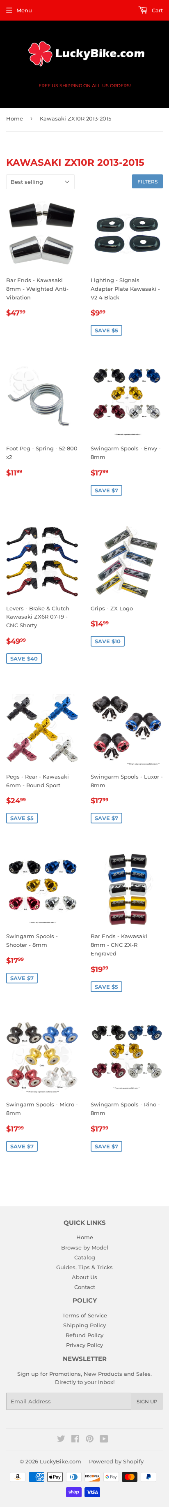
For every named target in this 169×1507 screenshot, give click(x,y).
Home (14, 118)
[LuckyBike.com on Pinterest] (89, 1440)
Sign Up (147, 1401)
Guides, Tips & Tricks (84, 1267)
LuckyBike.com (60, 1461)
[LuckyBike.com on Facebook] (75, 1440)
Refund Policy (84, 1335)
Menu (24, 10)
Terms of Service (84, 1315)
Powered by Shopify (116, 1461)
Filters (147, 182)
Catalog (84, 1257)
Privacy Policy (84, 1345)
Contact (84, 1287)
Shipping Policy (84, 1325)
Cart (156, 10)
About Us (84, 1277)
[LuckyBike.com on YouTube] (104, 1440)
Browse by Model (84, 1247)
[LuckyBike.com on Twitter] (61, 1440)
